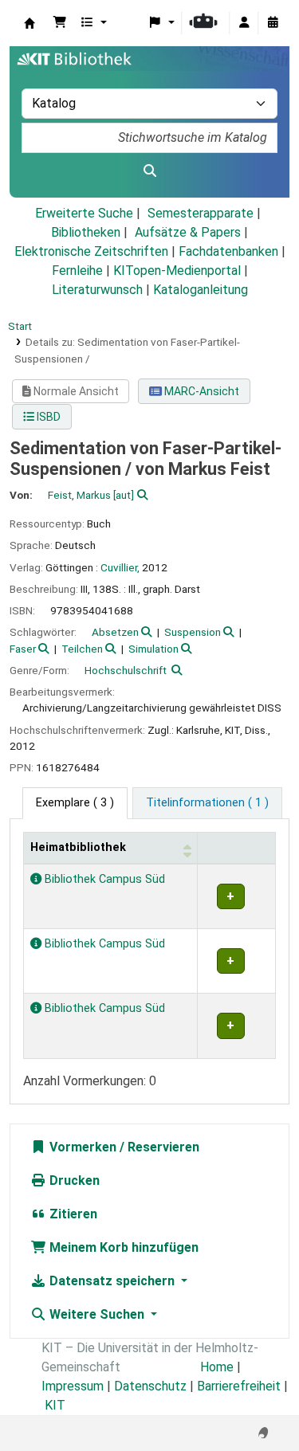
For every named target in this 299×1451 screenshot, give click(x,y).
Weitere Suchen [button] (97, 1314)
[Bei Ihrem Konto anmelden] (244, 23)
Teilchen (82, 648)
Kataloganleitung (200, 289)
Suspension (192, 631)
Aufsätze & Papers (188, 232)
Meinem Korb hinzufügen (122, 1247)
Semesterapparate (201, 213)
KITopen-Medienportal (177, 270)
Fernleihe (77, 270)
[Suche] (149, 171)
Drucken (73, 1180)
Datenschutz (150, 1386)
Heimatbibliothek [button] (78, 847)
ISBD (47, 416)
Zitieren (71, 1214)
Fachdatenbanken (228, 251)
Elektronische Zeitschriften (91, 251)
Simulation (153, 648)
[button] (59, 23)
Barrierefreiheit (239, 1386)
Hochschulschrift (126, 670)
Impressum (72, 1386)
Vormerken (81, 1147)
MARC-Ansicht (200, 391)
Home (217, 1367)
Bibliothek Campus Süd (103, 879)
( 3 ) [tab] (75, 803)
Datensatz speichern (112, 1280)
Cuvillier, (120, 567)
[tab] (207, 803)
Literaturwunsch (97, 289)
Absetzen (115, 631)
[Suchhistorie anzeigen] (272, 23)
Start (20, 326)
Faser (23, 648)
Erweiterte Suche (84, 213)
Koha (29, 23)
